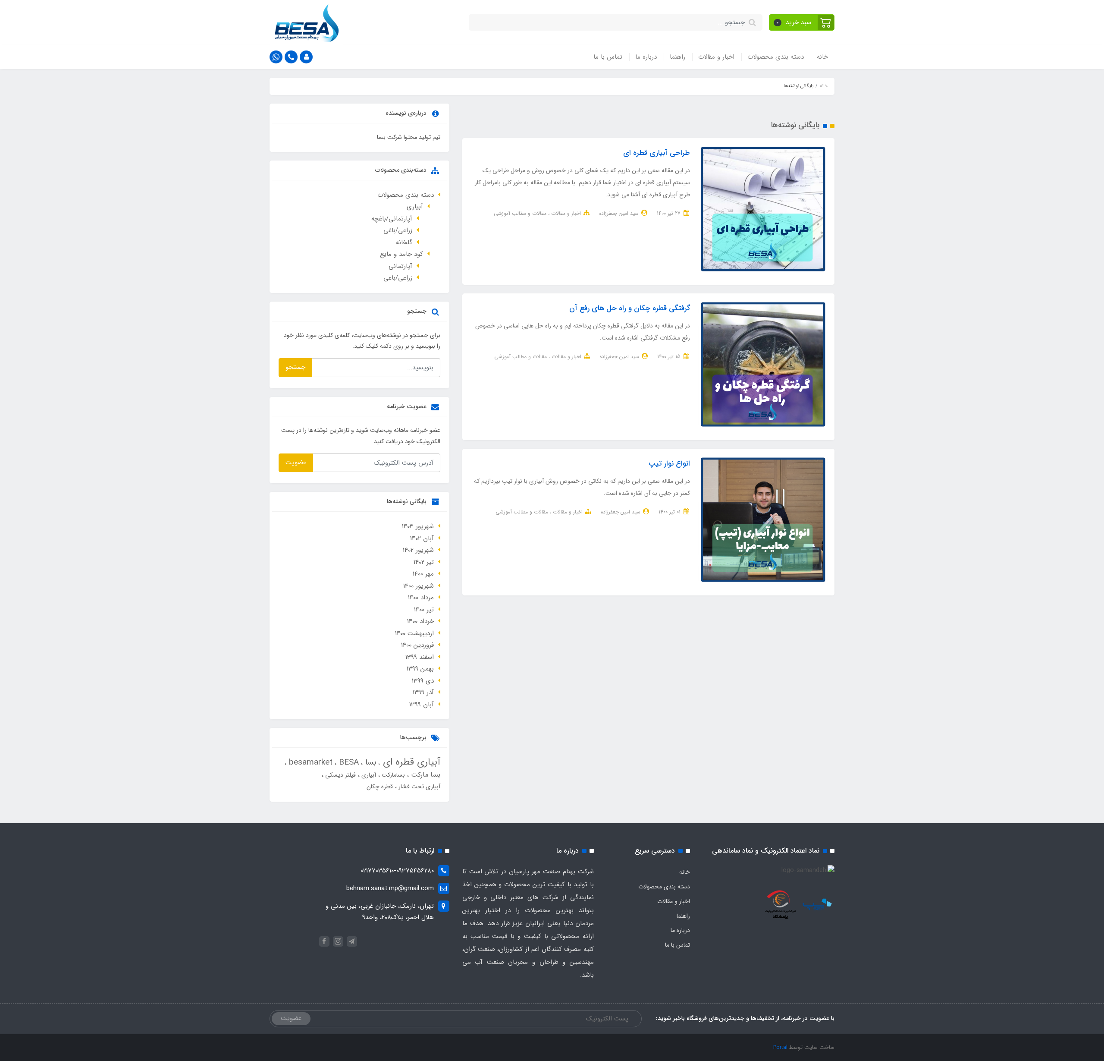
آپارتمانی (400, 266)
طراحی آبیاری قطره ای (656, 153)
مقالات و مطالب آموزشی (520, 213)
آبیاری (415, 206)
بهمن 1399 (420, 669)
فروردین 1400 (417, 645)
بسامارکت (392, 775)
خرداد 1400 (420, 621)
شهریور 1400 (418, 586)
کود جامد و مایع (401, 254)
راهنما (677, 57)
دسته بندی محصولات (775, 57)
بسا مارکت (424, 774)
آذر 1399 (423, 692)
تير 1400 (424, 609)
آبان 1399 (421, 704)
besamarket (309, 762)
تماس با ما (607, 57)
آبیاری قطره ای (410, 762)
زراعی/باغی (397, 230)
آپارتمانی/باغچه (391, 219)
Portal (780, 1047)
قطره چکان (380, 786)
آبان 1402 (422, 538)
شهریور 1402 (418, 550)
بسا (369, 762)
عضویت (295, 462)
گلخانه (404, 242)
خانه (822, 57)
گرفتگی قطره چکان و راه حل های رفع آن (629, 308)
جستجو (295, 367)
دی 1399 (423, 681)
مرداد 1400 (421, 597)
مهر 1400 (423, 574)
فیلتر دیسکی (339, 775)
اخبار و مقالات (716, 57)
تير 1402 (424, 562)
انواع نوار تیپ (669, 463)
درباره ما (646, 57)
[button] (802, 22)
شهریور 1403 (418, 526)
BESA (347, 762)
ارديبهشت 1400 (414, 633)
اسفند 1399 (419, 657)
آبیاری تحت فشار (418, 786)
